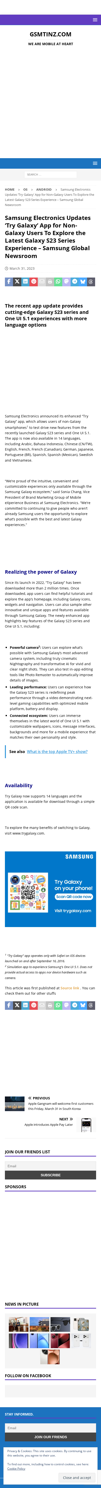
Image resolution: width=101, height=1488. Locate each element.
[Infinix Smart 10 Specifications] (39, 1340)
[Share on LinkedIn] (25, 282)
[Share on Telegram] (75, 282)
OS (25, 189)
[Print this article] (50, 282)
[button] (94, 19)
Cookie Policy (16, 1469)
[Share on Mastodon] (66, 282)
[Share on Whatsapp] (58, 282)
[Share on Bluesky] (83, 282)
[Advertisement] (50, 103)
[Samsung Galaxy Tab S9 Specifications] (18, 1340)
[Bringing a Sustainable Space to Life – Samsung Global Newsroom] (18, 1324)
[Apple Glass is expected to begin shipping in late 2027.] (60, 1324)
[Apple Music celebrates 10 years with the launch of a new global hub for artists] (39, 1324)
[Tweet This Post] (17, 282)
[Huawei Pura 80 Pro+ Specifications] (60, 1340)
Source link (70, 988)
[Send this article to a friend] (42, 282)
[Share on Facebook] (9, 282)
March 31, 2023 (22, 268)
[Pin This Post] (33, 282)
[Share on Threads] (91, 282)
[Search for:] (50, 174)
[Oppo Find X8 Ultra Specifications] (50, 1357)
